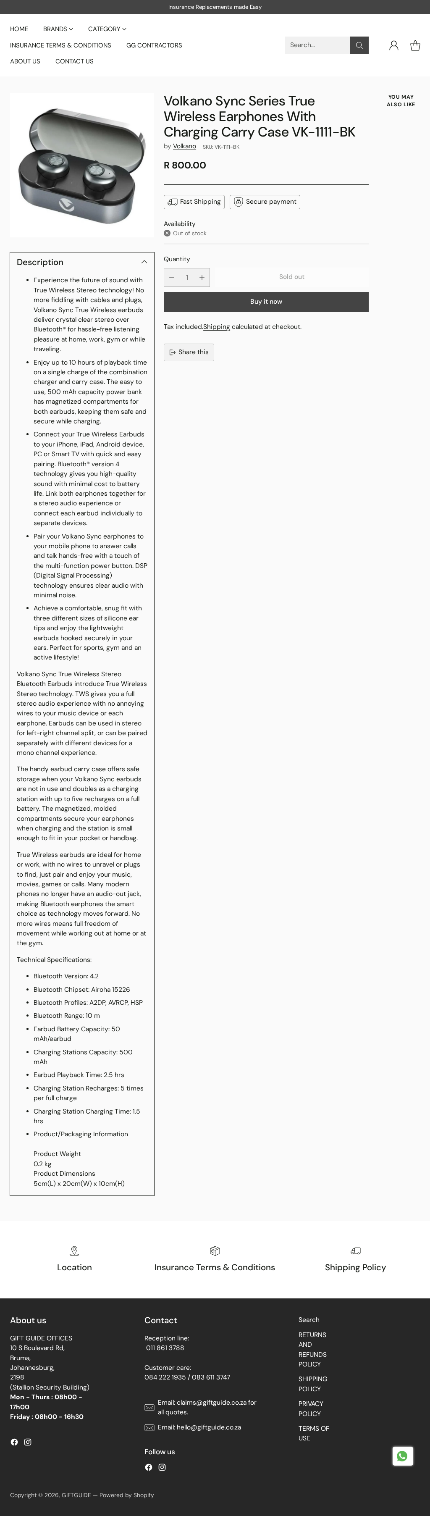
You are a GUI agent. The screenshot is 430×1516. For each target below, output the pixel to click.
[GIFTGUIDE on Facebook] (14, 1443)
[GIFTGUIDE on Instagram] (28, 1443)
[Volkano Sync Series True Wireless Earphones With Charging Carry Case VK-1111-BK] (82, 165)
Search (309, 1320)
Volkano (184, 146)
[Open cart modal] (415, 45)
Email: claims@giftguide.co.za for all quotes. (207, 1407)
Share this (193, 352)
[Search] (359, 45)
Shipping (216, 327)
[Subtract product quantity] (171, 277)
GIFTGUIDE (76, 1495)
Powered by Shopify (127, 1495)
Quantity (177, 259)
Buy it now (266, 301)
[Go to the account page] (394, 45)
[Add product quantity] (202, 277)
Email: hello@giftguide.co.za (199, 1427)
